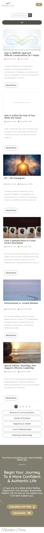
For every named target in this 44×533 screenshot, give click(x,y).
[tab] (22, 22)
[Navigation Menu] (39, 4)
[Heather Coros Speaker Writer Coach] (8, 4)
